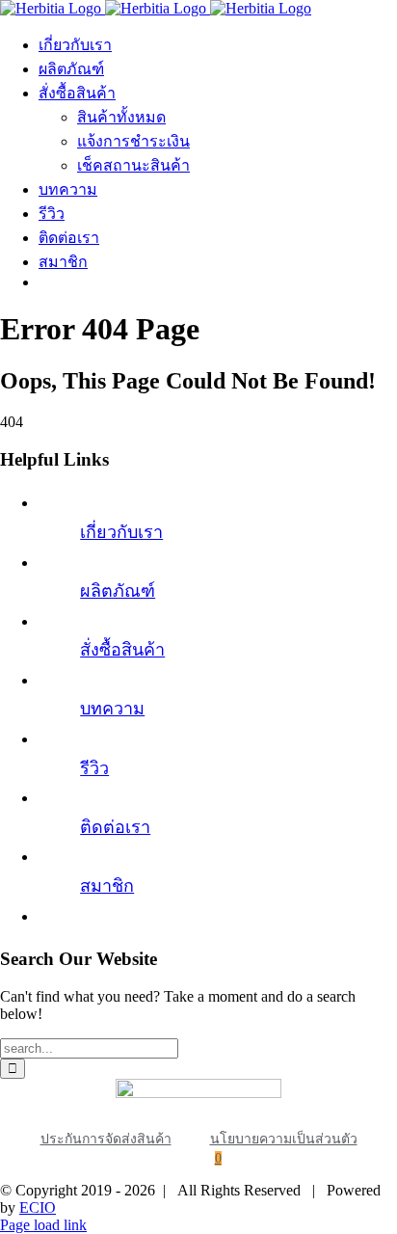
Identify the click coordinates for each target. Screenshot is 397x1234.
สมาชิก (107, 886)
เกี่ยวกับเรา (121, 532)
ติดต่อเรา (115, 827)
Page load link (43, 1225)
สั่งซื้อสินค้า (122, 649)
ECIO (37, 1207)
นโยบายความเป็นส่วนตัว (283, 1139)
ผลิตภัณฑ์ (117, 591)
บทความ (112, 708)
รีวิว (94, 768)
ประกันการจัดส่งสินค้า (106, 1139)
